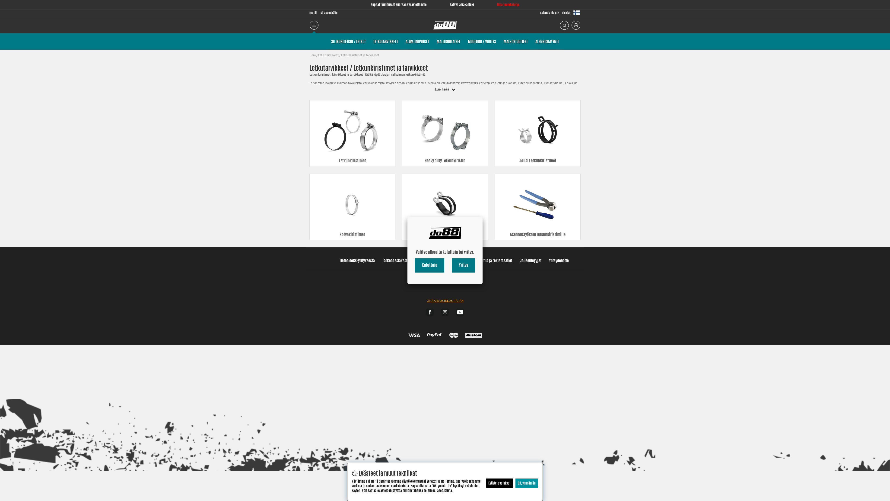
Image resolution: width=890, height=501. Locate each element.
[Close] (482, 217)
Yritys (463, 265)
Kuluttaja (429, 265)
